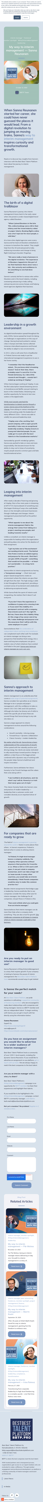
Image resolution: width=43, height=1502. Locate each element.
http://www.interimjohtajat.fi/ (15, 1026)
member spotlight (10, 40)
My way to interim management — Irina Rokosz (21, 1381)
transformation (13, 1376)
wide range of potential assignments (24, 698)
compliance (20, 1374)
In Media (7, 1487)
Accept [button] (17, 17)
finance (21, 1303)
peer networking (27, 1298)
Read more (15, 1266)
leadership (21, 43)
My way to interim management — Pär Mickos (21, 1245)
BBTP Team (24, 92)
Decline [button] (26, 17)
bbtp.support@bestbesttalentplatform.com (18, 1450)
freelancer (27, 38)
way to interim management (19, 137)
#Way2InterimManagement (28, 40)
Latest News (8, 1479)
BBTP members (21, 1086)
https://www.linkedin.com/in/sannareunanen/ (21, 1031)
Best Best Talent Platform (15, 998)
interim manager (16, 38)
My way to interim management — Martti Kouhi (19, 1311)
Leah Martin (30, 1099)
